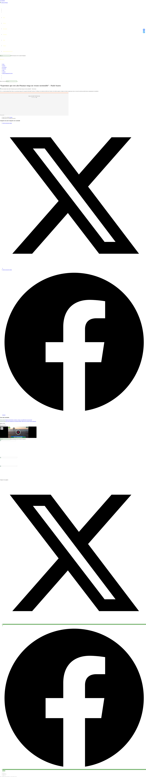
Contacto (3, 71)
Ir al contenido (2, 0)
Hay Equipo (4, 67)
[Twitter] (144, 32)
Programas (4, 68)
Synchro (10, 117)
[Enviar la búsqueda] (17, 81)
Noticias (3, 65)
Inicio (3, 64)
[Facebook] (144, 30)
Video (3, 70)
